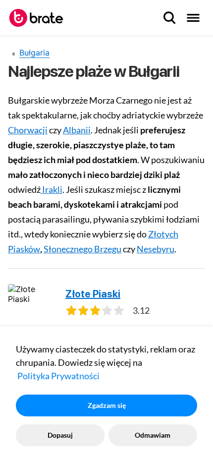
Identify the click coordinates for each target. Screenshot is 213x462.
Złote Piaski (92, 294)
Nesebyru (155, 248)
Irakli (51, 189)
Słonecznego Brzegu (82, 248)
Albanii (77, 129)
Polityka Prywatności (58, 375)
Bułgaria (34, 53)
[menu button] (193, 18)
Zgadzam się (107, 405)
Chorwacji (28, 129)
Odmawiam (152, 435)
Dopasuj (60, 435)
